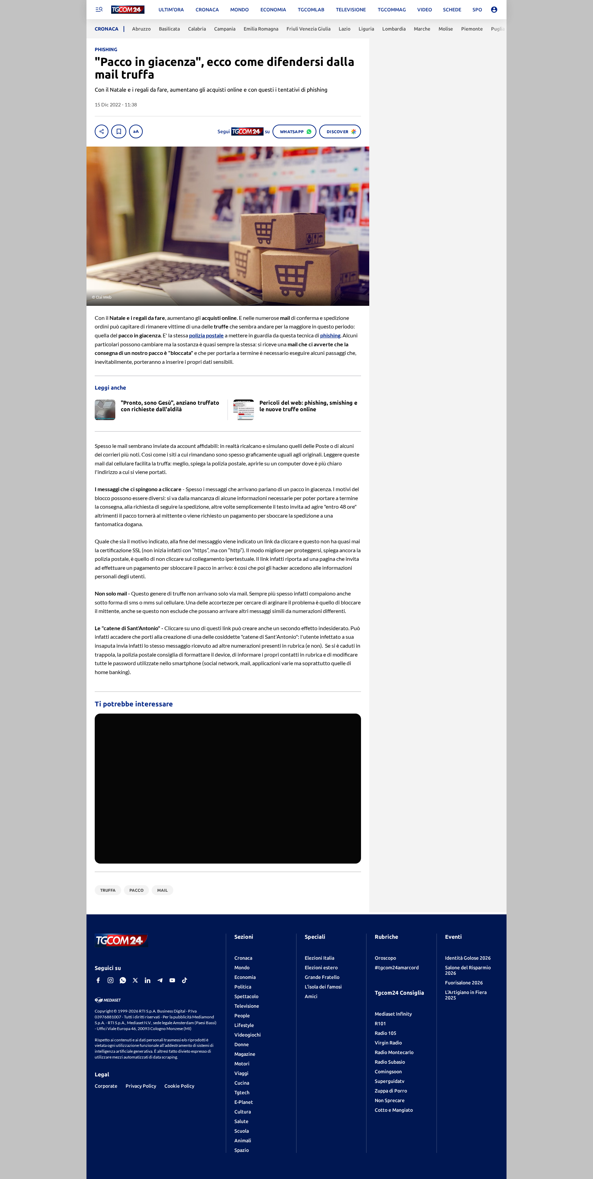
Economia (245, 977)
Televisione (246, 1006)
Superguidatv (389, 1081)
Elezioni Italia (319, 958)
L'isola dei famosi (323, 987)
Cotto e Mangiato (394, 1110)
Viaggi (241, 1073)
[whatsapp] (122, 980)
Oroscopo (385, 958)
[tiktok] (184, 980)
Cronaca (243, 958)
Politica (242, 987)
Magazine (244, 1054)
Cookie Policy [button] (179, 1086)
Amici (311, 996)
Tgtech (241, 1092)
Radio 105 (385, 1033)
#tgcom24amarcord (397, 967)
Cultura (242, 1111)
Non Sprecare (390, 1100)
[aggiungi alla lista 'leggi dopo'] (118, 131)
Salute (241, 1121)
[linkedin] (147, 980)
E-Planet (243, 1102)
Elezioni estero (321, 967)
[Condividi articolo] (101, 131)
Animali (242, 1140)
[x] (135, 980)
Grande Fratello (322, 977)
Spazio (241, 1150)
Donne (241, 1044)
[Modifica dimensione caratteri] (136, 131)
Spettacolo (246, 996)
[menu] (98, 9)
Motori (241, 1063)
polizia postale (206, 335)
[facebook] (98, 980)
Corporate (106, 1086)
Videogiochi (247, 1035)
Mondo (241, 967)
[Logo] (127, 9)
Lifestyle (244, 1025)
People (242, 1015)
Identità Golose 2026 (468, 958)
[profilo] (494, 9)
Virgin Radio (388, 1042)
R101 (380, 1023)
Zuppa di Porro (391, 1091)
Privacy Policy (141, 1086)
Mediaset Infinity (393, 1014)
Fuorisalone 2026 (464, 982)
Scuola (241, 1131)
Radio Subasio (390, 1062)
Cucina (241, 1083)
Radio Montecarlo (394, 1052)
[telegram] (159, 980)
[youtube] (172, 980)
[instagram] (110, 980)
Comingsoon (388, 1071)
